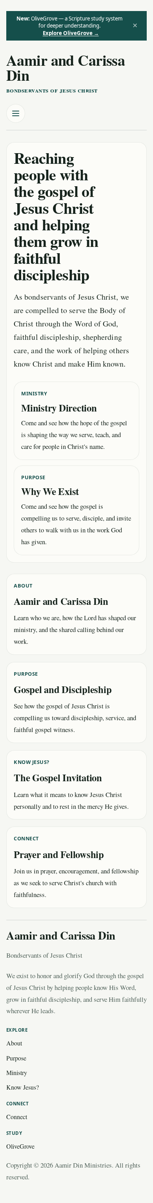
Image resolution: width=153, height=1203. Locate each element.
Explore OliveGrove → (71, 33)
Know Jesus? (22, 1087)
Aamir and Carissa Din (65, 67)
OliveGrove (20, 1146)
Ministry (16, 1072)
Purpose (16, 1058)
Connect (16, 1116)
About (14, 1043)
